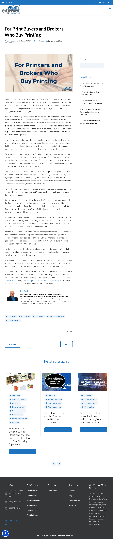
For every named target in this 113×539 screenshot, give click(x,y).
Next (66, 344)
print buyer (12, 316)
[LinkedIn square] (96, 2)
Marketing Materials (19, 399)
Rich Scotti (40, 41)
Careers (72, 491)
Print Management (18, 407)
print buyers (25, 316)
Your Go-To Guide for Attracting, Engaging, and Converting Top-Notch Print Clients (91, 417)
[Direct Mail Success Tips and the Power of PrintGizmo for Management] (56, 382)
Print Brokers (32, 495)
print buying (39, 316)
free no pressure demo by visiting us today (42, 280)
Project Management (19, 419)
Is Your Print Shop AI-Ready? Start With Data (90, 93)
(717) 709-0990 (7, 2)
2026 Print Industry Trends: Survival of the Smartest (90, 122)
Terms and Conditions (65, 536)
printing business (14, 320)
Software (15, 422)
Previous (12, 344)
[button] (5, 533)
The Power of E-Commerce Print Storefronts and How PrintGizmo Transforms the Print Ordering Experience (20, 436)
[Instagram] (104, 2)
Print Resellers (17, 415)
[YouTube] (108, 2)
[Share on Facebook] (67, 331)
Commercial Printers (35, 510)
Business (51, 41)
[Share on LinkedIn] (71, 331)
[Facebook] (100, 2)
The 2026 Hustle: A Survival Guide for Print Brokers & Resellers (90, 112)
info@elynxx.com (15, 502)
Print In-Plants (32, 515)
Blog (70, 495)
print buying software (56, 316)
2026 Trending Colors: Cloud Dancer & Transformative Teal (91, 102)
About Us (72, 505)
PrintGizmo (52, 491)
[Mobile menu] (110, 8)
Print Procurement (11, 43)
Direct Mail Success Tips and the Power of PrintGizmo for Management (56, 417)
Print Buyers (32, 505)
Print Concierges (33, 500)
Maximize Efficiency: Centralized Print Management (92, 84)
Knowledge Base (75, 500)
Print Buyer (59, 41)
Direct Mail (16, 395)
